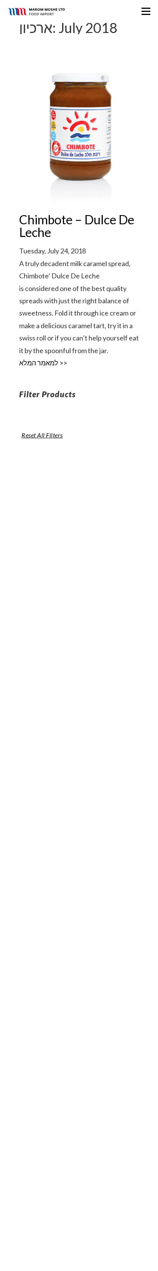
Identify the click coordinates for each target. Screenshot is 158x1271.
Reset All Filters (42, 435)
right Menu (146, 11)
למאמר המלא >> (43, 362)
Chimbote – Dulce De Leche (76, 225)
